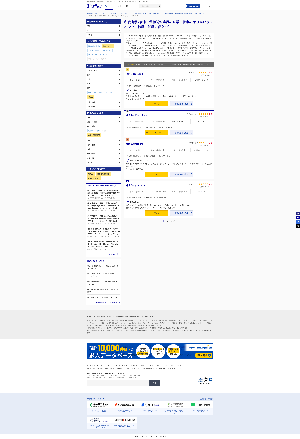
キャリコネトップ (92, 365)
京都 (95, 92)
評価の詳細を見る (181, 104)
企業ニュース (110, 365)
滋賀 (105, 92)
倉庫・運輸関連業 (103, 174)
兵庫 (100, 92)
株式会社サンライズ (136, 185)
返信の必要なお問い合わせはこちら (127, 377)
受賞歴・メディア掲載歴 (95, 368)
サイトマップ (178, 368)
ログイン (209, 6)
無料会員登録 (194, 6)
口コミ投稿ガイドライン (159, 365)
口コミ (110, 6)
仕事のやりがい (93, 178)
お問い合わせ (109, 368)
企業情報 (119, 368)
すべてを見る (115, 254)
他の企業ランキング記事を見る (109, 302)
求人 (121, 6)
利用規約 (180, 365)
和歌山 (90, 174)
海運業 (97, 131)
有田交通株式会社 (134, 73)
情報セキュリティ (165, 368)
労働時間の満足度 (94, 46)
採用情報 (210, 399)
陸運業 (90, 131)
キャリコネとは (133, 365)
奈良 (110, 92)
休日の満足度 (107, 50)
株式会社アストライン (137, 115)
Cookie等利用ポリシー (149, 368)
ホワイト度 (103, 54)
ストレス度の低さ (94, 50)
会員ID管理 (121, 365)
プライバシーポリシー (132, 368)
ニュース (132, 6)
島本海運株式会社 (134, 143)
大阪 (89, 92)
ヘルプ (172, 365)
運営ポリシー (144, 365)
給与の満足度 (92, 54)
